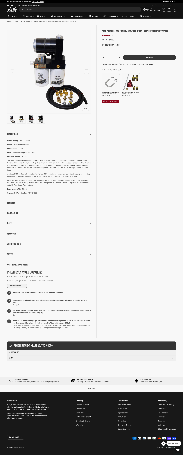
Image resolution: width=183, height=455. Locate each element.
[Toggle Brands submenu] (150, 16)
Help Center (172, 5)
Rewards (163, 5)
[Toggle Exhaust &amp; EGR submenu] (67, 16)
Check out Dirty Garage (167, 429)
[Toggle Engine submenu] (47, 16)
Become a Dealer (82, 405)
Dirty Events (122, 417)
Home (9, 21)
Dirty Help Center (38, 2)
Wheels (95, 16)
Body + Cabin (129, 16)
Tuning (29, 16)
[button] (174, 9)
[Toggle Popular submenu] (19, 16)
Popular (14, 16)
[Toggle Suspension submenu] (117, 16)
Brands (146, 16)
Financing (122, 421)
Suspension (111, 16)
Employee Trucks (124, 425)
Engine (43, 16)
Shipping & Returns (83, 421)
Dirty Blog (162, 409)
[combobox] (80, 9)
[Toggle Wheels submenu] (99, 16)
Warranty (79, 425)
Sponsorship (123, 413)
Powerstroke (163, 413)
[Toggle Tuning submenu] (33, 16)
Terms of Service (171, 447)
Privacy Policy (159, 447)
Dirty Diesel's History (166, 405)
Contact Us (80, 413)
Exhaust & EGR (59, 16)
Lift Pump (15, 21)
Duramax (161, 417)
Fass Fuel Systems (25, 21)
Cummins (161, 421)
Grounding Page (124, 429)
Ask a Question (15, 286)
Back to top (91, 388)
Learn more (149, 64)
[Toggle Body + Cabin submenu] (136, 16)
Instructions (154, 5)
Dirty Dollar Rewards (84, 417)
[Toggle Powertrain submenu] (85, 16)
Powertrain (79, 16)
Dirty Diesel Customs (18, 447)
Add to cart (149, 57)
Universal (161, 425)
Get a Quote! (80, 409)
